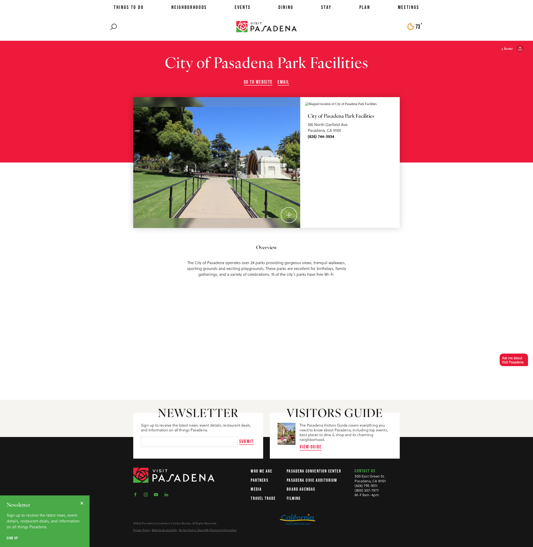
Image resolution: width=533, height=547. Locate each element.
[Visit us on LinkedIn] (167, 494)
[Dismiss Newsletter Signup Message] (81, 503)
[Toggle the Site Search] (113, 26)
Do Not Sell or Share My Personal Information (208, 530)
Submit (246, 441)
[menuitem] (128, 7)
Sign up (12, 538)
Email (283, 82)
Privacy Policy (141, 530)
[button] (514, 359)
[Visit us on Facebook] (136, 494)
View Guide (311, 446)
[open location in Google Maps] (341, 103)
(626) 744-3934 (321, 136)
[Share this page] (520, 48)
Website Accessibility (164, 530)
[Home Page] (266, 26)
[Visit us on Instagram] (147, 494)
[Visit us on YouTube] (157, 494)
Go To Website (258, 82)
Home (508, 49)
